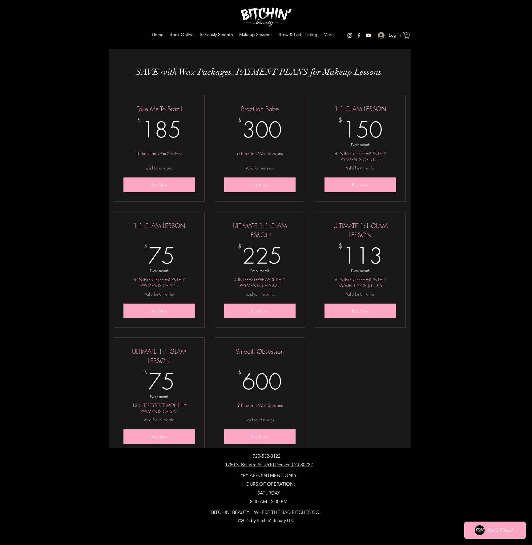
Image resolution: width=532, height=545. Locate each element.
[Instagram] (350, 35)
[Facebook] (359, 35)
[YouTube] (368, 35)
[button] (407, 35)
